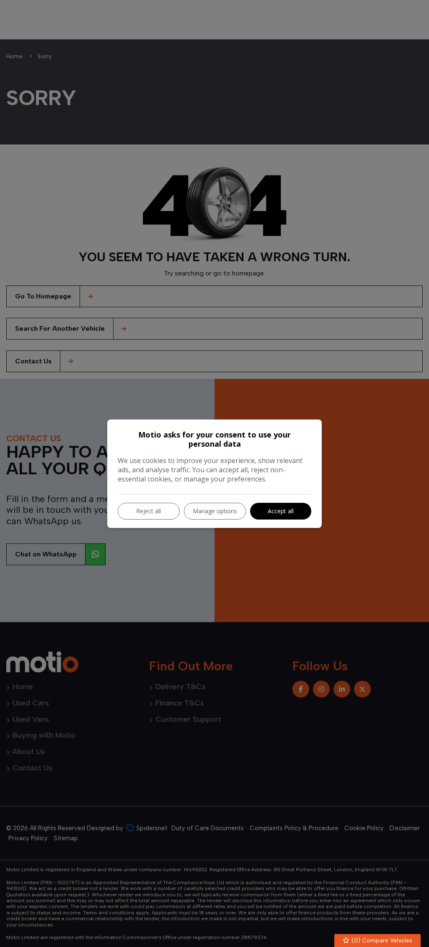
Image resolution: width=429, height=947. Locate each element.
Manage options (215, 511)
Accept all (281, 511)
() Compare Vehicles (381, 940)
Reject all (148, 511)
